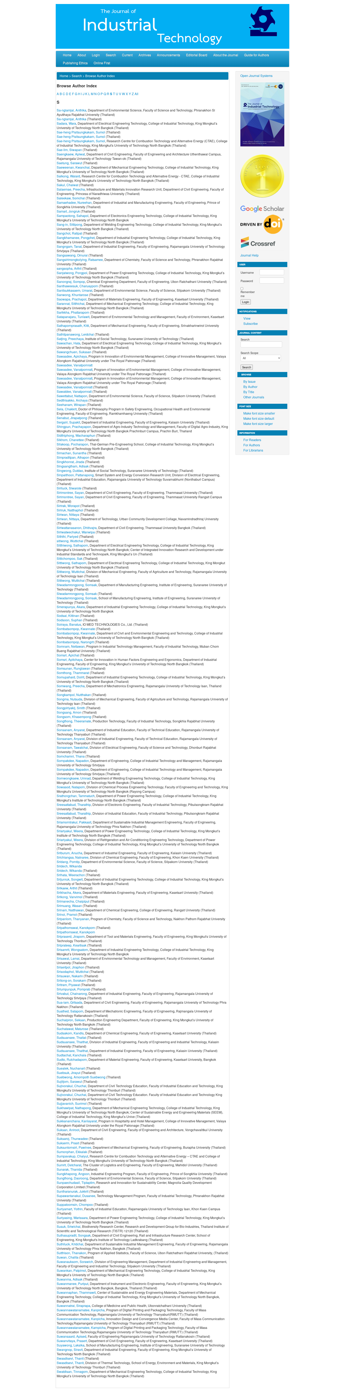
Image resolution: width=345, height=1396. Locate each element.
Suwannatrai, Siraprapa (73, 1305)
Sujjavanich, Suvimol (72, 1103)
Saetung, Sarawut (69, 163)
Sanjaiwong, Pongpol (72, 272)
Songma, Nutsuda (69, 699)
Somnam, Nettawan (71, 646)
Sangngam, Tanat (69, 246)
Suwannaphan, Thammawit (76, 1292)
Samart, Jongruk (68, 211)
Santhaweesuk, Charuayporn (77, 286)
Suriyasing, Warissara (72, 1217)
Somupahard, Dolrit (70, 677)
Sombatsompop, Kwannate (76, 628)
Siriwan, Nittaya (68, 514)
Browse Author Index (100, 76)
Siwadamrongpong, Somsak (77, 585)
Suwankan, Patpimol (71, 1270)
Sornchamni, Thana (71, 756)
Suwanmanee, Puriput (72, 1283)
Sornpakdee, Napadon (73, 760)
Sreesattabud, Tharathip (74, 804)
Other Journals (253, 397)
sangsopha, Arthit (69, 268)
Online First (102, 63)
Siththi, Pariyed (67, 536)
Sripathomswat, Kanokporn (76, 927)
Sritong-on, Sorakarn (71, 980)
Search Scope (249, 353)
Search (111, 55)
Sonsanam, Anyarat (71, 730)
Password (247, 281)
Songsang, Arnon (69, 712)
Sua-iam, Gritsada (69, 1002)
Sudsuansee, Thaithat (72, 1042)
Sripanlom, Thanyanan (73, 919)
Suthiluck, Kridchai (70, 1244)
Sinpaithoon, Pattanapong (75, 475)
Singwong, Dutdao (70, 470)
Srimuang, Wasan (69, 905)
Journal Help (249, 255)
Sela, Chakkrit (67, 409)
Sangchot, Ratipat (69, 233)
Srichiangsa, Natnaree (72, 857)
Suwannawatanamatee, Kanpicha (81, 1310)
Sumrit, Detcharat (69, 1165)
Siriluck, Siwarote (69, 488)
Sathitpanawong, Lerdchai (75, 334)
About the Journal (225, 55)
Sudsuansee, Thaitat (71, 1037)
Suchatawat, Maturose (72, 1028)
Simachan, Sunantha (71, 453)
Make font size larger (258, 423)
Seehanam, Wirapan (71, 404)
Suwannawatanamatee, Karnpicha (81, 1327)
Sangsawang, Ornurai (72, 255)
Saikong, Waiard (68, 176)
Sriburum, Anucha (69, 853)
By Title (248, 392)
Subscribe (250, 323)
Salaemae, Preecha (71, 189)
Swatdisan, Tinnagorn (72, 1371)
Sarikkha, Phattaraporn (73, 312)
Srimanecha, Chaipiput (73, 901)
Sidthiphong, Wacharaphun (76, 435)
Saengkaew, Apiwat (71, 154)
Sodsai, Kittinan (68, 615)
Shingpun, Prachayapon (74, 426)
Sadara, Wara (66, 123)
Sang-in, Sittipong (69, 224)
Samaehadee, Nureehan (74, 202)
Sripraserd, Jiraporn (71, 936)
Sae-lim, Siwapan (69, 149)
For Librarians (253, 450)
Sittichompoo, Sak (69, 558)
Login (96, 55)
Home (67, 55)
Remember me (248, 294)
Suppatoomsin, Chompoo (75, 1204)
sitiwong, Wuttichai (70, 541)
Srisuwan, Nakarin (70, 976)
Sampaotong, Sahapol (72, 215)
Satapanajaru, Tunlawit (73, 316)
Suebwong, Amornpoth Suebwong (81, 1077)
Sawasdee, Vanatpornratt (74, 365)
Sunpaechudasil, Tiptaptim (76, 1182)
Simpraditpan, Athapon (73, 457)
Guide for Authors (256, 55)
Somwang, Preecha (71, 686)
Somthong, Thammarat (73, 672)
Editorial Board (196, 55)
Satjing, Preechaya (70, 338)
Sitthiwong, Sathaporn (72, 545)
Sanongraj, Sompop (71, 281)
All (136, 93)
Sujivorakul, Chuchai (71, 1086)
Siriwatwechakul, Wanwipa (76, 532)
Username (247, 272)
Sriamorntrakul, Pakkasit (74, 822)
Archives (145, 55)
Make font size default (258, 418)
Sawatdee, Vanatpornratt (74, 391)
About (81, 55)
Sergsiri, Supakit (68, 422)
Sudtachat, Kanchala (71, 1055)
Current (127, 55)
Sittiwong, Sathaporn (71, 563)
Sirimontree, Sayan (70, 492)
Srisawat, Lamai (68, 958)
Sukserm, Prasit (68, 1143)
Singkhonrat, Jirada (70, 461)
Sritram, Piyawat (68, 984)
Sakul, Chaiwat (67, 185)
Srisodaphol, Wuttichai (73, 971)
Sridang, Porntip (68, 861)
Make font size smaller (259, 413)
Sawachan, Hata (68, 343)
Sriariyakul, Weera (70, 831)
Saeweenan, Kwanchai (73, 167)
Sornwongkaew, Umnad (74, 778)
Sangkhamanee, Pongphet (76, 237)
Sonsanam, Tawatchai (72, 747)
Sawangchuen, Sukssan (74, 352)
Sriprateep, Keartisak (71, 945)
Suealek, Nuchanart (71, 1068)
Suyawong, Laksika (70, 1345)
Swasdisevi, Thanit (70, 1358)
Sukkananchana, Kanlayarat (77, 1121)
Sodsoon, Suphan (69, 620)
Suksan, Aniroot (68, 1130)
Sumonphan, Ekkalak (72, 1151)
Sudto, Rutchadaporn (72, 1059)
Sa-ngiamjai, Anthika (71, 110)
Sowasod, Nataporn (71, 787)
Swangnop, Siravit (70, 1349)
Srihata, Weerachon (71, 875)
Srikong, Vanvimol (69, 897)
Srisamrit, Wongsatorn (72, 949)
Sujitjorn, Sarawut (69, 1081)
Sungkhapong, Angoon (73, 1173)
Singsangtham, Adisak (73, 466)
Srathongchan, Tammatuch (76, 795)
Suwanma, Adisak (69, 1279)
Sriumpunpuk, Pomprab (73, 989)
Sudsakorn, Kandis (70, 1033)
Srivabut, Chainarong (72, 993)
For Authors (251, 445)
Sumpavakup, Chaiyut (72, 1156)
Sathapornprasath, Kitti (73, 325)
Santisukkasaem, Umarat (74, 290)
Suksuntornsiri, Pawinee (74, 1147)
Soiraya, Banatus (69, 624)
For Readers (252, 439)
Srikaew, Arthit (67, 888)
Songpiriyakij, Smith (71, 708)
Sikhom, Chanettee (70, 439)
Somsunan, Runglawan (73, 668)
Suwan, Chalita (67, 1257)
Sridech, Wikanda (69, 866)
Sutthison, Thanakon (71, 1253)
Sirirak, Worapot (68, 505)
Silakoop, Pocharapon (72, 444)
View (247, 318)
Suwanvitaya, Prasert (72, 1340)
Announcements (168, 55)
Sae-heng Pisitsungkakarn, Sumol (81, 132)
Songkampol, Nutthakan (74, 694)
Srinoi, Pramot (67, 914)
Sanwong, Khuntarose (72, 294)
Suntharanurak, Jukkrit (72, 1191)
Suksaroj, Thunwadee (72, 1138)
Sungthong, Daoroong (72, 1178)
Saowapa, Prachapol (71, 299)
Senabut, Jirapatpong (72, 418)
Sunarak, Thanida (69, 1169)
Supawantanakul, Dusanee (76, 1195)
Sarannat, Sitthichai (70, 303)
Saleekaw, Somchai (71, 198)
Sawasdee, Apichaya (72, 356)
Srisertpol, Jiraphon (70, 967)
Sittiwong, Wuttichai (71, 571)
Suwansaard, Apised (71, 1336)
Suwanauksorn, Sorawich (75, 1261)
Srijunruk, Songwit (70, 879)
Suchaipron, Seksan (71, 1020)
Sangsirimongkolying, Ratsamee (80, 259)
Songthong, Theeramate (74, 721)
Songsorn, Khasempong (74, 716)
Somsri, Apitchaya (69, 659)
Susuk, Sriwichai (68, 1226)
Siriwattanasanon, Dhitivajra (77, 527)
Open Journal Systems (256, 75)
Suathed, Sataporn (70, 1011)
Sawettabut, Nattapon (72, 396)
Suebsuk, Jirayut (68, 1072)
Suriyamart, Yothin (70, 1209)
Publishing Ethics (75, 63)
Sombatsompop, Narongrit (75, 642)
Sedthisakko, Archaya (72, 400)
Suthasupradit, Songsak (74, 1235)
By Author (250, 386)
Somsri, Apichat (68, 655)
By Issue (249, 381)
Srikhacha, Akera (69, 892)
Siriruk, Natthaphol (70, 510)
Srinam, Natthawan (70, 910)
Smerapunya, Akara (71, 607)
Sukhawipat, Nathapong (74, 1108)
